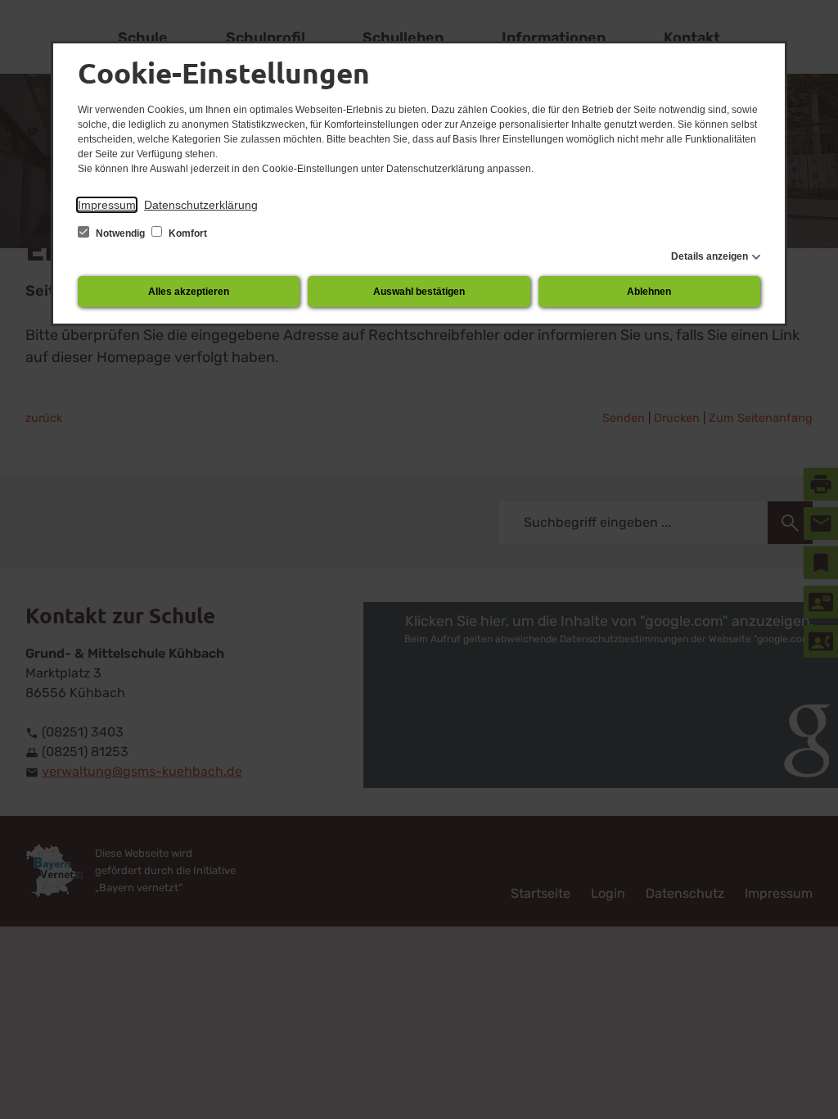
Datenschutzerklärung (201, 204)
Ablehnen (649, 291)
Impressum (107, 204)
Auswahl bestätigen (419, 291)
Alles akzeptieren (188, 291)
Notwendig (120, 233)
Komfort (186, 233)
